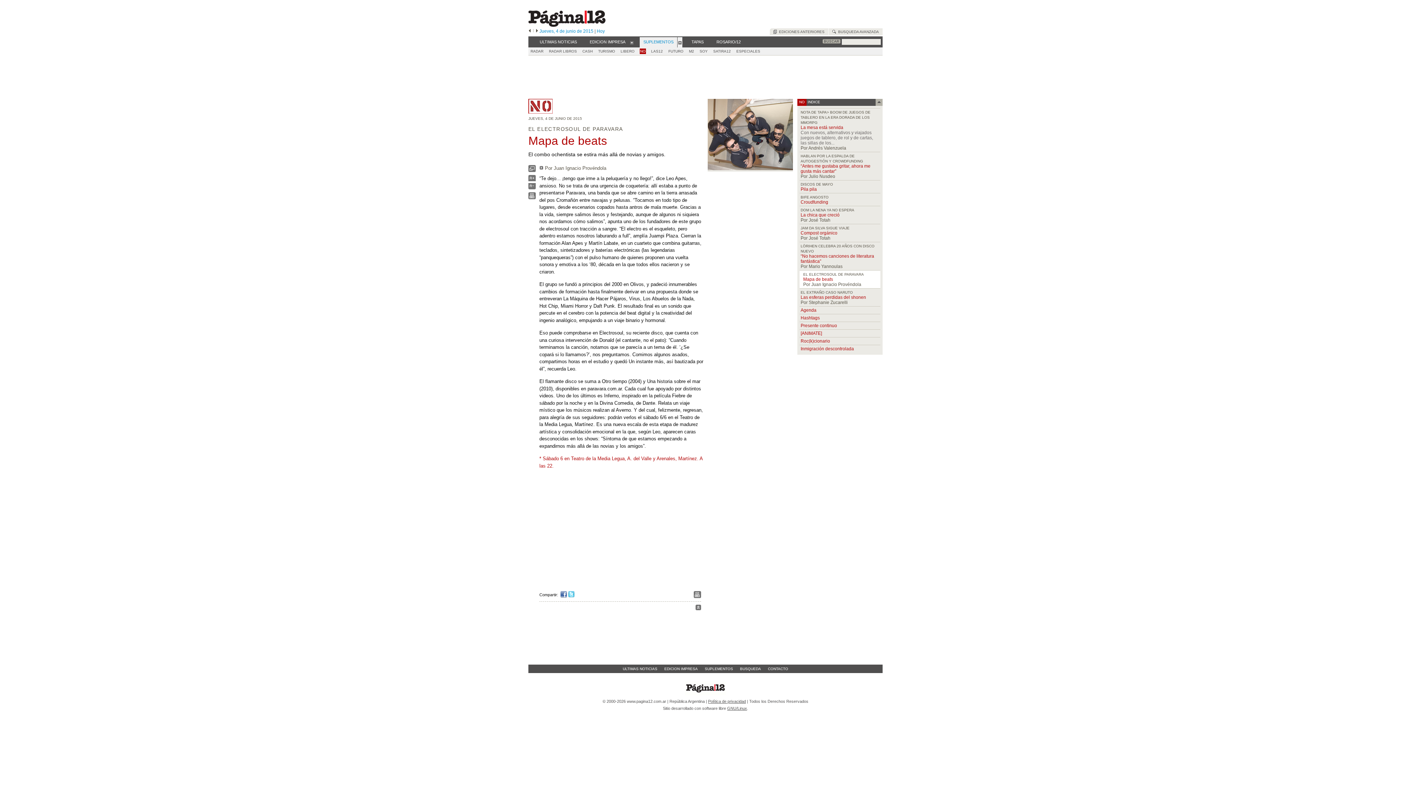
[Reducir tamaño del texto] (532, 187)
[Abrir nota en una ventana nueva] (532, 170)
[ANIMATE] (811, 333)
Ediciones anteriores (801, 32)
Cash (587, 51)
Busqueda (750, 669)
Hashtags (810, 318)
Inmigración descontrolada (827, 348)
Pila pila (809, 189)
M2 (691, 51)
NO (643, 51)
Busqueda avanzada (857, 32)
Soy (704, 51)
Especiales (748, 51)
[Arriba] (698, 608)
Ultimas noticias (640, 669)
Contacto (778, 669)
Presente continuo (819, 325)
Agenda (808, 310)
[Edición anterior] (529, 31)
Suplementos (719, 669)
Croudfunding (814, 202)
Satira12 (722, 51)
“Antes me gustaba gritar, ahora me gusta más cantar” (835, 169)
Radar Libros (563, 51)
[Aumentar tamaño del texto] (532, 180)
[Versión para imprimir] (532, 197)
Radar (537, 51)
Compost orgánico (819, 233)
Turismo (606, 51)
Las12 (657, 51)
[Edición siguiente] (537, 31)
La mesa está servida (822, 127)
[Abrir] (631, 42)
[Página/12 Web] (567, 25)
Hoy (601, 31)
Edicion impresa (681, 669)
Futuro (675, 51)
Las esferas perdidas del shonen (833, 297)
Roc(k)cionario (815, 341)
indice (813, 102)
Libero (628, 51)
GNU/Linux (737, 708)
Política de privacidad (727, 701)
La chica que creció (820, 215)
